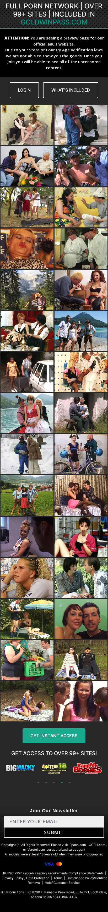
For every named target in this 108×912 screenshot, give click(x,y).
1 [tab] (38, 782)
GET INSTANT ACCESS (54, 735)
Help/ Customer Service (62, 883)
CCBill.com (97, 845)
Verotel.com (36, 849)
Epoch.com (77, 845)
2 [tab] (46, 782)
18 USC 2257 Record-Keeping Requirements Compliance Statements (53, 873)
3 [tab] (54, 782)
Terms (57, 878)
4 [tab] (61, 782)
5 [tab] (69, 782)
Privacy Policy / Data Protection (25, 878)
